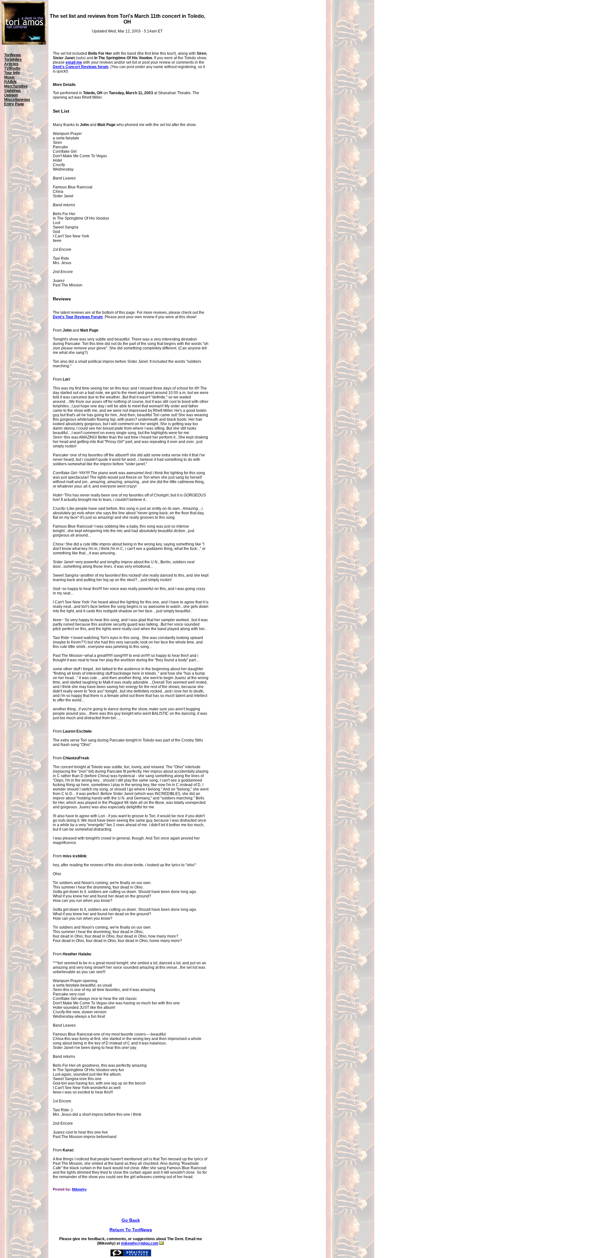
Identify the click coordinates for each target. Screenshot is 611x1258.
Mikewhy (79, 1189)
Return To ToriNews (130, 1229)
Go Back (131, 1220)
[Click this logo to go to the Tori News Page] (24, 43)
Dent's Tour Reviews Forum (78, 317)
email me (74, 62)
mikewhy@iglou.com (139, 1243)
